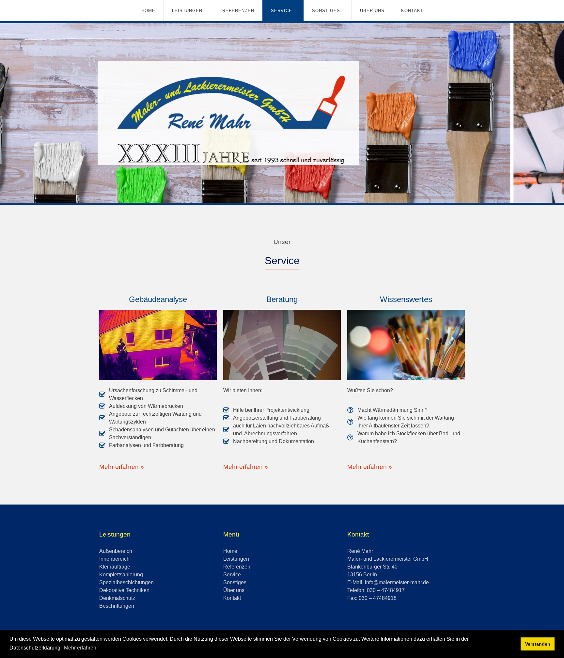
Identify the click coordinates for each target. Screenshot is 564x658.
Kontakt (412, 10)
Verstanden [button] (537, 644)
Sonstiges (326, 10)
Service (281, 10)
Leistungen (187, 10)
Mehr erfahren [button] (80, 647)
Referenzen (238, 10)
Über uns (372, 10)
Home (148, 10)
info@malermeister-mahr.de (397, 582)
